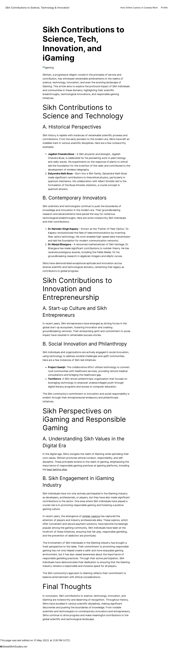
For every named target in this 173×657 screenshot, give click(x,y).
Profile (164, 7)
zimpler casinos (91, 516)
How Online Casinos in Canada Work (139, 7)
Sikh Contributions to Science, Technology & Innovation (37, 7)
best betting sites (57, 469)
